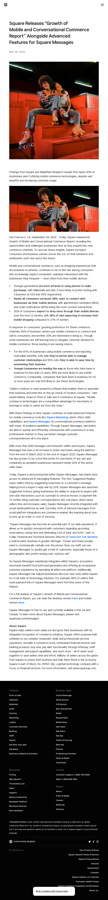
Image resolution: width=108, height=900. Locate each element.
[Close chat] (71, 891)
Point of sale (15, 695)
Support (13, 793)
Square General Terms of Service (83, 855)
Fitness (59, 749)
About (59, 791)
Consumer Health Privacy (87, 881)
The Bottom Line (16, 784)
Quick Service (62, 700)
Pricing (12, 775)
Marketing (14, 718)
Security (95, 864)
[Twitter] (89, 841)
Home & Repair (63, 758)
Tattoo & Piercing (64, 740)
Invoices (13, 713)
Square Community (18, 797)
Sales (11, 788)
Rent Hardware (16, 811)
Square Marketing (57, 417)
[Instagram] (97, 841)
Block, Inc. (94, 890)
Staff (11, 736)
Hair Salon (60, 727)
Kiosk (11, 709)
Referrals (60, 805)
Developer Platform (18, 802)
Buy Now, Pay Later (18, 745)
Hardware (13, 749)
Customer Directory (18, 727)
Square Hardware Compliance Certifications (78, 886)
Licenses (94, 873)
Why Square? (15, 779)
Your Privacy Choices (89, 850)
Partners (60, 809)
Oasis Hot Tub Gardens (83, 536)
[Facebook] (93, 841)
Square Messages (39, 421)
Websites (13, 704)
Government (93, 868)
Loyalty (12, 722)
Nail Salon (60, 731)
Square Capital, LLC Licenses (85, 877)
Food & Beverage (64, 695)
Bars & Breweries (64, 709)
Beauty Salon (62, 718)
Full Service (61, 704)
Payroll (12, 740)
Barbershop (61, 722)
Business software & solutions (23, 754)
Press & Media (62, 796)
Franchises (61, 763)
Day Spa (59, 736)
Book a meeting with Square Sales (52, 891)
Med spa (60, 745)
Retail (58, 713)
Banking (13, 731)
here (75, 598)
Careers (59, 800)
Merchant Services (18, 806)
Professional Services (66, 754)
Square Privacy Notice (89, 859)
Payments (13, 700)
